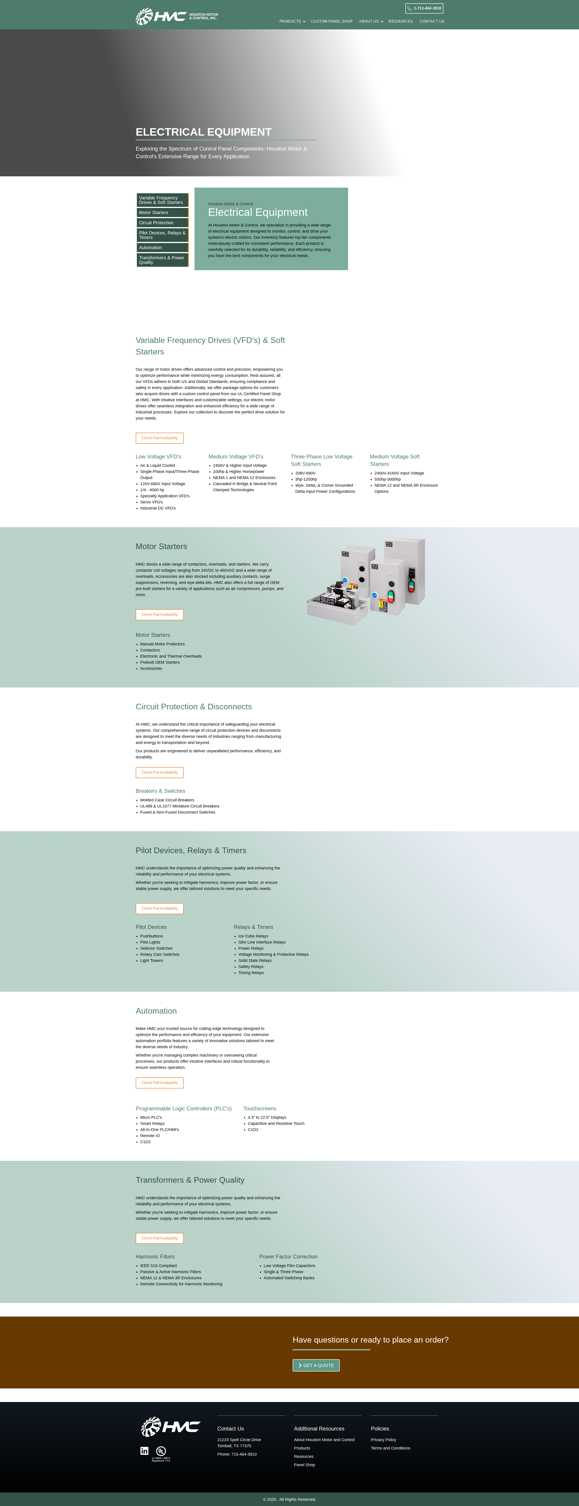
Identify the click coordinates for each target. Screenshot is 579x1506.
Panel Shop (304, 1465)
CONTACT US (432, 21)
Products (302, 1448)
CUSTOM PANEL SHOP (332, 21)
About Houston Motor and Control (324, 1440)
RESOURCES (401, 21)
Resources (303, 1456)
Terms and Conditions (390, 1448)
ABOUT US (369, 21)
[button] (304, 21)
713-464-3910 (244, 1454)
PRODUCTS (290, 21)
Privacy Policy (383, 1440)
